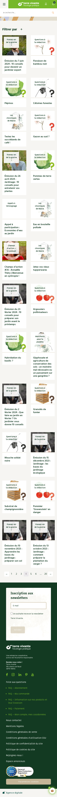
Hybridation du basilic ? (13, 359)
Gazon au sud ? (41, 137)
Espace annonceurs (15, 761)
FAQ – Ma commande (18, 693)
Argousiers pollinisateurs (40, 310)
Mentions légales (15, 726)
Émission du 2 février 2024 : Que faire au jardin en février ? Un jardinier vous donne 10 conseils (14, 417)
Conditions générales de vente (21, 732)
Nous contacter (13, 720)
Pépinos (9, 103)
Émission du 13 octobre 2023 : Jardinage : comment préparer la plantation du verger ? (41, 555)
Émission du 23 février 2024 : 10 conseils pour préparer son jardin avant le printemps (13, 316)
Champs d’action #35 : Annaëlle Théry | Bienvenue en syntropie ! (14, 271)
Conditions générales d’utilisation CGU (26, 737)
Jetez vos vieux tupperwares (41, 268)
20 (45, 574)
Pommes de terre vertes (42, 177)
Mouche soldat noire (13, 459)
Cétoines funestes (42, 103)
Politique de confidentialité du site (24, 743)
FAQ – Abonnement (17, 688)
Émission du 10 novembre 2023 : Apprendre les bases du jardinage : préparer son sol (13, 553)
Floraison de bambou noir (40, 62)
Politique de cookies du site (20, 749)
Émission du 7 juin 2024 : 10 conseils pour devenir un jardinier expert (14, 65)
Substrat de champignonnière (14, 507)
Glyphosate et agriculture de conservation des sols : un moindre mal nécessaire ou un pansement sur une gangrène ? (42, 367)
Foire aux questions (16, 682)
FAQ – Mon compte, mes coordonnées (27, 714)
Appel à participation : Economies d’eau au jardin (13, 229)
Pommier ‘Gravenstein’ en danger (41, 509)
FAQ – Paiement (16, 708)
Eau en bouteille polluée (41, 226)
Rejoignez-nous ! (14, 755)
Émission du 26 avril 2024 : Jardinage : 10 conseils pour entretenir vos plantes (13, 183)
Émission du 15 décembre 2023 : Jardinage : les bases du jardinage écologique (42, 465)
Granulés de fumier (39, 410)
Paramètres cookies (28, 781)
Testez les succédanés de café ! (12, 140)
